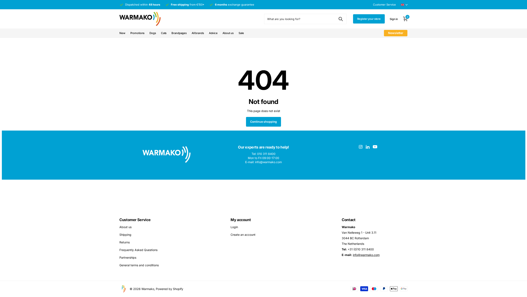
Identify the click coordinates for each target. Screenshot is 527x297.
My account (241, 220)
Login (234, 227)
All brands (198, 33)
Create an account (243, 234)
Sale (241, 33)
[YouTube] (375, 146)
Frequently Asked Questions (138, 250)
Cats (164, 33)
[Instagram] (361, 147)
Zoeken (340, 19)
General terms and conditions (139, 265)
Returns (124, 242)
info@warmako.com (366, 255)
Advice (213, 33)
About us (228, 33)
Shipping (125, 234)
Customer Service (134, 220)
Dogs (152, 33)
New (122, 33)
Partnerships (127, 257)
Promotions (137, 33)
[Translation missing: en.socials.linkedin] (368, 147)
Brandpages (179, 33)
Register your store (369, 18)
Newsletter (395, 33)
